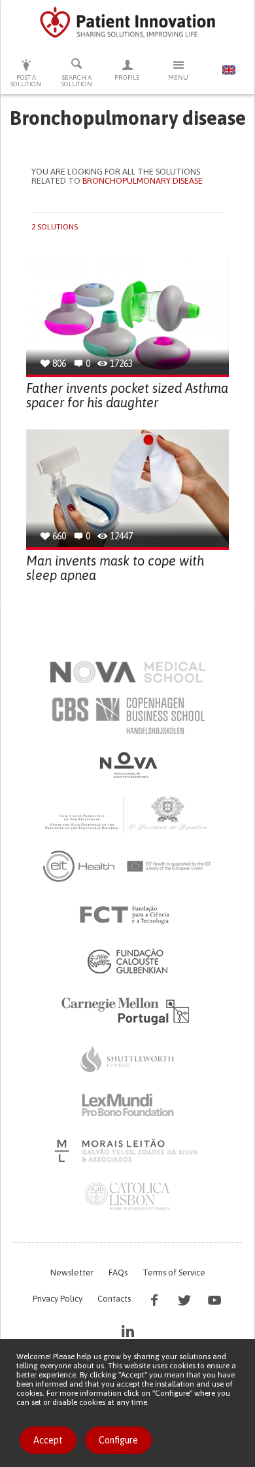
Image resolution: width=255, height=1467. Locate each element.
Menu (178, 77)
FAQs (118, 1272)
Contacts (114, 1299)
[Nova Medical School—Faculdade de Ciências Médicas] (128, 672)
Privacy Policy (57, 1299)
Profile (127, 77)
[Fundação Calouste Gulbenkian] (127, 961)
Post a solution (25, 81)
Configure (118, 1440)
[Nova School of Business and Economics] (127, 765)
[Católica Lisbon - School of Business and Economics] (127, 1196)
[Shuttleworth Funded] (127, 1059)
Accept (48, 1440)
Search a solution (76, 81)
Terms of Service (174, 1272)
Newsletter (72, 1272)
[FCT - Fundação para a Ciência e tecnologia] (127, 915)
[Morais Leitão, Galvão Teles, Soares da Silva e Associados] (127, 1150)
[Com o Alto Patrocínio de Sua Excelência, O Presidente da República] (127, 814)
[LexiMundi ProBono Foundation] (127, 1104)
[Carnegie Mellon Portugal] (128, 1010)
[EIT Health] (127, 866)
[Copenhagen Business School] (127, 715)
